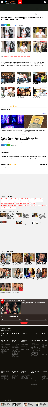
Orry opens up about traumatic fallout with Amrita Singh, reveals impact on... (16, 293)
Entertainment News (24, 64)
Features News (24, 201)
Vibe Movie (2, 352)
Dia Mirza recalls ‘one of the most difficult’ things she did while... (29, 278)
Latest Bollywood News (15, 201)
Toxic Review (14, 343)
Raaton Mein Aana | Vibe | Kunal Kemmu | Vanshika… (35, 376)
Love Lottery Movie (4, 353)
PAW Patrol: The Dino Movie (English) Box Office (35, 351)
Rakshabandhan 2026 (34, 148)
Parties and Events (13, 56)
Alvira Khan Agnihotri (8, 148)
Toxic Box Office (38, 198)
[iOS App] (10, 400)
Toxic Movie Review (5, 198)
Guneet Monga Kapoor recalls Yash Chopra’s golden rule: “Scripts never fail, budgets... (5, 278)
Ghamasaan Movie (4, 351)
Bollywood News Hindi (14, 64)
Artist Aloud (44, 377)
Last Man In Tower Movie (5, 349)
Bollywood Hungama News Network (9, 142)
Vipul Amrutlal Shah (42, 205)
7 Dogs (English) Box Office (35, 343)
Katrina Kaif (43, 343)
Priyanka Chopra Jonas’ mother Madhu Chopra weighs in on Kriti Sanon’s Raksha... (41, 278)
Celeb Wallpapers (14, 376)
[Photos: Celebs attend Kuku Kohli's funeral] (8, 91)
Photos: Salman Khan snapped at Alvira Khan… (23, 83)
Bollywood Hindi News (4, 384)
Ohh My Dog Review (15, 350)
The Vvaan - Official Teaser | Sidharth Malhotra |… (35, 382)
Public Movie (24, 341)
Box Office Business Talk (5, 378)
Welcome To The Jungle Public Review (25, 350)
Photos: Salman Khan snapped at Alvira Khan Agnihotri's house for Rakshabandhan (26, 215)
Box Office (35, 340)
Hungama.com (44, 376)
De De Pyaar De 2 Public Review (25, 358)
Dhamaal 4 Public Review (25, 348)
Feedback (15, 397)
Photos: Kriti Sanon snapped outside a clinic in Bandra (42, 222)
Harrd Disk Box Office (34, 347)
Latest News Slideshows (5, 380)
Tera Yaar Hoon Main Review (15, 355)
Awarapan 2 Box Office (34, 352)
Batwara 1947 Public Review (24, 345)
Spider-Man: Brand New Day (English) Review (15, 353)
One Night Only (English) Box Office (35, 344)
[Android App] (8, 400)
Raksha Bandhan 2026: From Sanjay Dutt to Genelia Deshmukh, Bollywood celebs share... (29, 264)
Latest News (9, 251)
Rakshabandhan (27, 148)
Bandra (7, 56)
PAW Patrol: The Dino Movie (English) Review (15, 345)
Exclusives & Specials (24, 378)
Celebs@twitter (44, 375)
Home (1, 397)
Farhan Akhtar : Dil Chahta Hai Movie (8, 205)
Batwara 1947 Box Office (34, 353)
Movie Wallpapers (14, 379)
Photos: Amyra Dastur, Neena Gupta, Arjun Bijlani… (23, 97)
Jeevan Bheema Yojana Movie (4, 348)
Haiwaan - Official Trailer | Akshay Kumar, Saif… (35, 384)
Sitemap (43, 379)
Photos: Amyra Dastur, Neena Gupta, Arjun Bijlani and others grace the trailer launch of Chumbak (26, 224)
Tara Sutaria (44, 353)
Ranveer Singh (44, 344)
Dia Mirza (27, 205)
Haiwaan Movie (3, 350)
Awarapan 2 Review (15, 349)
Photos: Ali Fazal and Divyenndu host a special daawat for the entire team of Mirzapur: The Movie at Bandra (42, 216)
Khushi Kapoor (34, 205)
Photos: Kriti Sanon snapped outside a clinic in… (38, 97)
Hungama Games (45, 378)
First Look (13, 378)
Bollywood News (13, 62)
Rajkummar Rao (44, 354)
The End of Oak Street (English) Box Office (34, 355)
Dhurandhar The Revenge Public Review (25, 353)
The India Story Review (15, 356)
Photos (19, 56)
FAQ (30, 397)
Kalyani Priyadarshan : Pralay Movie (8, 207)
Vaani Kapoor (44, 347)
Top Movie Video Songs (25, 374)
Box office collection (36, 62)
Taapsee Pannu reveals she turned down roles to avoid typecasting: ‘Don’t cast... (17, 278)
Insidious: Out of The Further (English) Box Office (35, 349)
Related (3, 251)
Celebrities (8, 330)
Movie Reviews (3, 383)
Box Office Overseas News (5, 379)
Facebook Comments (5, 109)
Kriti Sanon (33, 203)
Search (24, 322)
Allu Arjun (43, 346)
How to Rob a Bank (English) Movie (26, 198)
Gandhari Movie (14, 198)
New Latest (23, 372)
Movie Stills (13, 377)
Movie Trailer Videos (24, 376)
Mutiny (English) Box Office (35, 346)
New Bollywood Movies (22, 62)
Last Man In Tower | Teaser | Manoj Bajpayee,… (35, 374)
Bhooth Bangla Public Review (24, 351)
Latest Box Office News (4, 376)
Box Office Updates (4, 377)
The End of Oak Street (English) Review (15, 348)
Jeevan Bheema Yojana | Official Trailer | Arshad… (35, 378)
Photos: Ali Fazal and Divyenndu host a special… (39, 83)
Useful (44, 371)
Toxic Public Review (24, 343)
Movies (2, 330)
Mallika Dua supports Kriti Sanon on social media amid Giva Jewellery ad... (5, 293)
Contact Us (20, 397)
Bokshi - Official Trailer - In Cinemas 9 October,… (35, 380)
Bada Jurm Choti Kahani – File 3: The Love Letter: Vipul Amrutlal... (17, 263)
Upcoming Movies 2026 (6, 65)
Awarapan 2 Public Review (24, 346)
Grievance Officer (26, 397)
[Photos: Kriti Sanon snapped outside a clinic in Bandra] (40, 91)
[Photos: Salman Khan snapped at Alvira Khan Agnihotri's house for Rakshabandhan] (24, 77)
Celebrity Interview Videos (25, 375)
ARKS (5, 56)
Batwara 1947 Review (15, 346)
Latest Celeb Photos (15, 375)
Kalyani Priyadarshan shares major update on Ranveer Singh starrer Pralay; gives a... (5, 264)
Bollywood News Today (35, 156)
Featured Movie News (4, 375)
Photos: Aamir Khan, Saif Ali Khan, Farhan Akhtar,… (8, 83)
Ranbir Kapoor (23, 56)
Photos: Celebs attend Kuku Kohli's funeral (8, 97)
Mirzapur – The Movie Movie (5, 346)
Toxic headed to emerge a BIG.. (7, 203)
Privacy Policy (10, 397)
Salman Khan (42, 148)
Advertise (5, 397)
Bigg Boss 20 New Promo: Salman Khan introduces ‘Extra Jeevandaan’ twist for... (41, 264)
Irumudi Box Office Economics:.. (35, 201)
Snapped (28, 56)
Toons (13, 380)
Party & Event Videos (24, 377)
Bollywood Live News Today (36, 64)
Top (44, 340)
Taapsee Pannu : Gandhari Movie (22, 203)
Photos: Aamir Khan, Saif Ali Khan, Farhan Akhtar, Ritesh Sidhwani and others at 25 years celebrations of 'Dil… (10, 216)
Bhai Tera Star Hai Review (16, 351)
